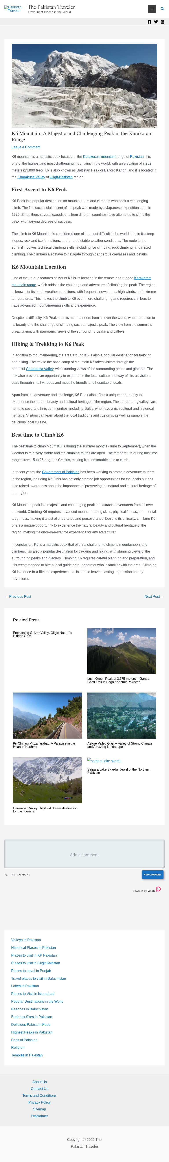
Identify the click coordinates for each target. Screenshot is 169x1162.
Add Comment (153, 874)
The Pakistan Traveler (51, 6)
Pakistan (137, 156)
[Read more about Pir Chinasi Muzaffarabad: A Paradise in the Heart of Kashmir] (47, 715)
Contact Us (39, 1089)
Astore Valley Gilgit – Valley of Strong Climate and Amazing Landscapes (119, 745)
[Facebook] (149, 22)
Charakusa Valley (31, 177)
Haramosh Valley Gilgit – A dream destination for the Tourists (45, 809)
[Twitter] (156, 22)
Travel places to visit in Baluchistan (38, 978)
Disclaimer (39, 1116)
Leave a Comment (26, 147)
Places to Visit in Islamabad (32, 994)
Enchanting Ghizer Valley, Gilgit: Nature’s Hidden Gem (42, 634)
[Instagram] (163, 22)
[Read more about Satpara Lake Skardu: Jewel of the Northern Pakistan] (104, 761)
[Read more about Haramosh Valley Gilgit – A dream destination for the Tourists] (47, 780)
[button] (163, 9)
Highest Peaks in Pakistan (31, 1032)
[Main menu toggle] (152, 9)
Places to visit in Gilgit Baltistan (35, 963)
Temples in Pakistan (27, 1055)
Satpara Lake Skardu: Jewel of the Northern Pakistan (118, 771)
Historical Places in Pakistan (33, 948)
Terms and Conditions (39, 1095)
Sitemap (39, 1109)
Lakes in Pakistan (25, 986)
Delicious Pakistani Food (30, 1024)
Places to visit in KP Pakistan (34, 955)
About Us (39, 1082)
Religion (17, 1047)
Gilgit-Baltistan (61, 177)
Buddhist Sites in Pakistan (31, 1017)
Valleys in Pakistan (26, 940)
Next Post (154, 596)
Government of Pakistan (60, 472)
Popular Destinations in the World (37, 1001)
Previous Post (18, 596)
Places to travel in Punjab (31, 971)
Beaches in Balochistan (29, 1009)
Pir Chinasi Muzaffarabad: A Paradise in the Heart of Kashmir (44, 745)
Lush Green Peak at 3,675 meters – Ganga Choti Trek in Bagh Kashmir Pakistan (118, 680)
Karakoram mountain (99, 156)
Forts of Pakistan (24, 1040)
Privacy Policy (39, 1102)
